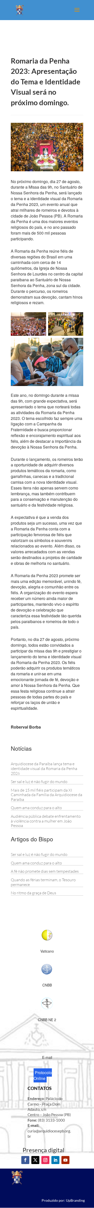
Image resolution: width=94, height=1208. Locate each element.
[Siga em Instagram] (45, 1160)
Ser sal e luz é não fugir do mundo (39, 781)
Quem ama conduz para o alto (36, 807)
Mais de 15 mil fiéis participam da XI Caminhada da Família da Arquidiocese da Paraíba (46, 795)
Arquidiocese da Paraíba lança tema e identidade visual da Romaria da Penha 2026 (44, 768)
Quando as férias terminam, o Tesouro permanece (43, 882)
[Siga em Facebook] (25, 1160)
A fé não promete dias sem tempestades (45, 871)
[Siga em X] (35, 1160)
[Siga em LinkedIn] (55, 1160)
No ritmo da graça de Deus (33, 892)
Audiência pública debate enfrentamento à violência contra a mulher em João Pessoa (46, 821)
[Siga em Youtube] (65, 1160)
